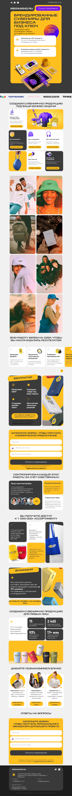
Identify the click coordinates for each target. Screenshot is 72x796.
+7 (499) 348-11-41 (54, 2)
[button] (24, 146)
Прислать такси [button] (36, 703)
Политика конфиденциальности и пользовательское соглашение (36, 793)
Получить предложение (36, 462)
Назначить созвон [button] (55, 703)
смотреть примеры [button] (16, 126)
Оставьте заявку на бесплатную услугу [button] (25, 416)
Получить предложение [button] (48, 8)
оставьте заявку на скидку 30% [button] (25, 602)
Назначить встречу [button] (17, 703)
